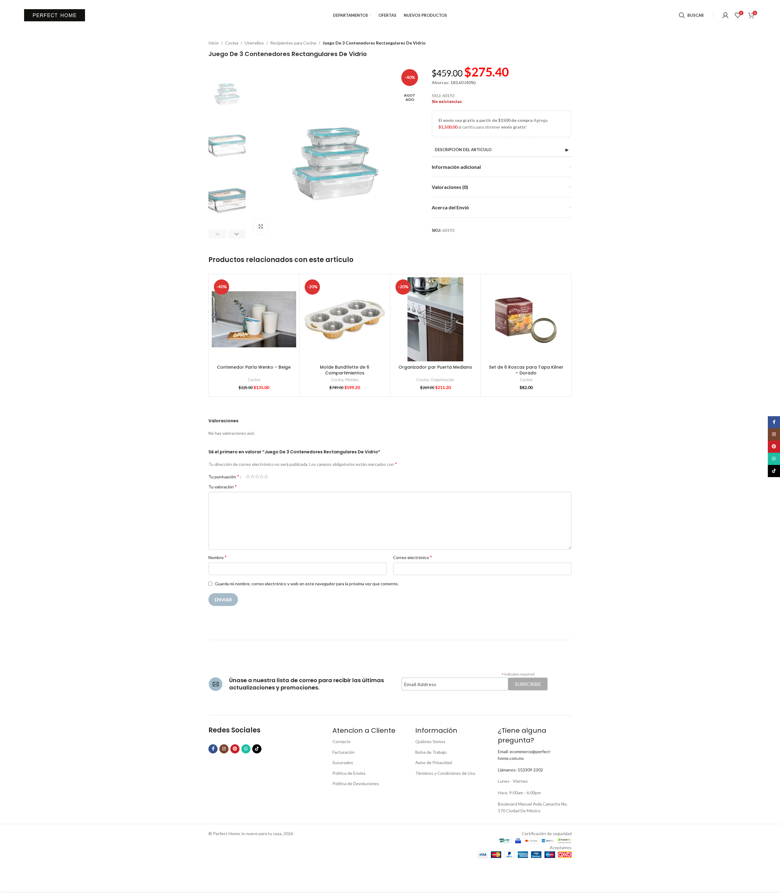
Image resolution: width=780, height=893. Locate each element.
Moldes (352, 379)
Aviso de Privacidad (433, 762)
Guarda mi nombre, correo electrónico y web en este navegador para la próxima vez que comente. (307, 583)
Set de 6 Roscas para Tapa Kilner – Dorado (526, 370)
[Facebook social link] (213, 748)
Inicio (213, 42)
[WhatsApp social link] (245, 748)
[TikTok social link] (256, 748)
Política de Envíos (349, 773)
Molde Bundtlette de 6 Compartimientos (344, 370)
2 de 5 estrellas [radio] (252, 476)
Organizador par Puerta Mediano (435, 367)
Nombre (217, 557)
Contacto (341, 741)
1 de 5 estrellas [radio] (248, 476)
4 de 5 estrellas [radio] (261, 476)
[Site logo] (54, 14)
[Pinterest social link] (234, 748)
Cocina (231, 42)
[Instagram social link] (224, 748)
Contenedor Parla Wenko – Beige (254, 367)
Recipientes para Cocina (293, 42)
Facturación (343, 752)
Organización (442, 379)
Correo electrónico (412, 557)
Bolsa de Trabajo (431, 752)
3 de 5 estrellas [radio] (257, 476)
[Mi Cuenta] (725, 15)
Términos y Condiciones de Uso (445, 773)
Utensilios (254, 42)
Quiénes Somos (430, 741)
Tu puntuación (223, 476)
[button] (217, 234)
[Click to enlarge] (260, 226)
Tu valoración (222, 486)
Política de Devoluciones (355, 783)
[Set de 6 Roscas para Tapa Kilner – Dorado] (526, 319)
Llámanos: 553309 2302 (520, 769)
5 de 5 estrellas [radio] (266, 476)
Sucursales (342, 762)
